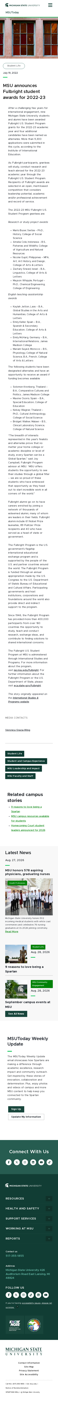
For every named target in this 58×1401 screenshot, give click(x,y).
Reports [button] (13, 1238)
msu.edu (33, 1384)
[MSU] (29, 1188)
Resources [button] (15, 1198)
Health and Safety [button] (22, 1208)
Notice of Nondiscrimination (17, 1388)
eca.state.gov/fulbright (27, 685)
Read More (11, 931)
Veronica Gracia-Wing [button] (17, 730)
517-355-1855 (15, 1255)
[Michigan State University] (22, 5)
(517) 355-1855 (18, 1384)
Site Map (29, 1367)
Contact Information (29, 1363)
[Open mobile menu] (50, 5)
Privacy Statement (29, 1371)
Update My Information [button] (26, 1117)
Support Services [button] (21, 1218)
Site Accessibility (29, 1375)
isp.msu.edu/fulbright (26, 670)
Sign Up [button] (16, 1109)
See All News (16, 1014)
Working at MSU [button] (19, 1228)
